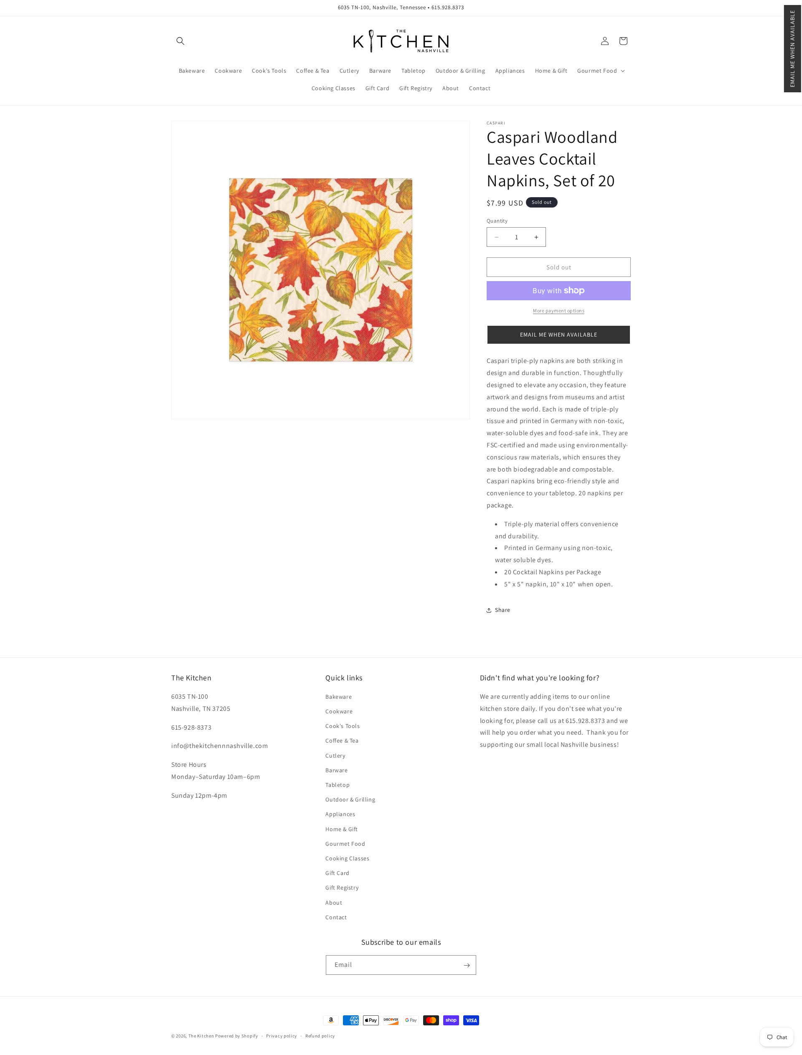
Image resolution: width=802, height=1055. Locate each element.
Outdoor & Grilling (350, 800)
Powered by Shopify (236, 1036)
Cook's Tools (342, 726)
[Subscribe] (466, 965)
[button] (792, 48)
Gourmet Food (345, 843)
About (333, 902)
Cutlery (335, 755)
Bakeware (338, 696)
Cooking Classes (347, 858)
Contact (336, 917)
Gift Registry (341, 888)
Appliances (340, 814)
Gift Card (337, 873)
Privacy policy (281, 1035)
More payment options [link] (558, 310)
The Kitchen (201, 1036)
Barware (336, 770)
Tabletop (337, 785)
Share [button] (502, 610)
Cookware (339, 711)
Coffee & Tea (341, 741)
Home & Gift (341, 829)
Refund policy (320, 1035)
